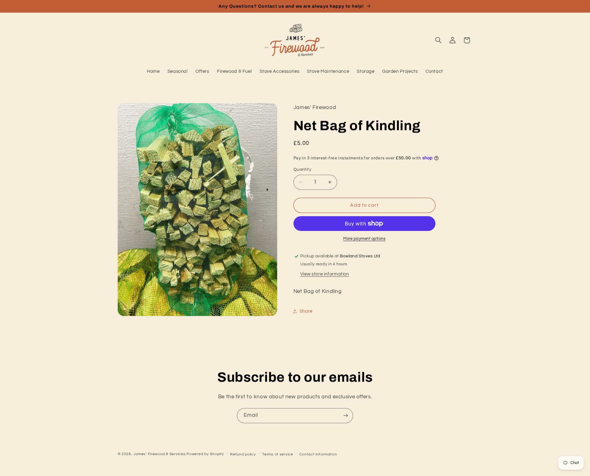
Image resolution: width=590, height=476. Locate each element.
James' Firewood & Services (159, 454)
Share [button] (306, 311)
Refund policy (243, 454)
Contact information (318, 454)
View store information (324, 274)
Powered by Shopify (205, 454)
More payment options (364, 239)
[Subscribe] (346, 415)
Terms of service (277, 454)
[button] (438, 40)
